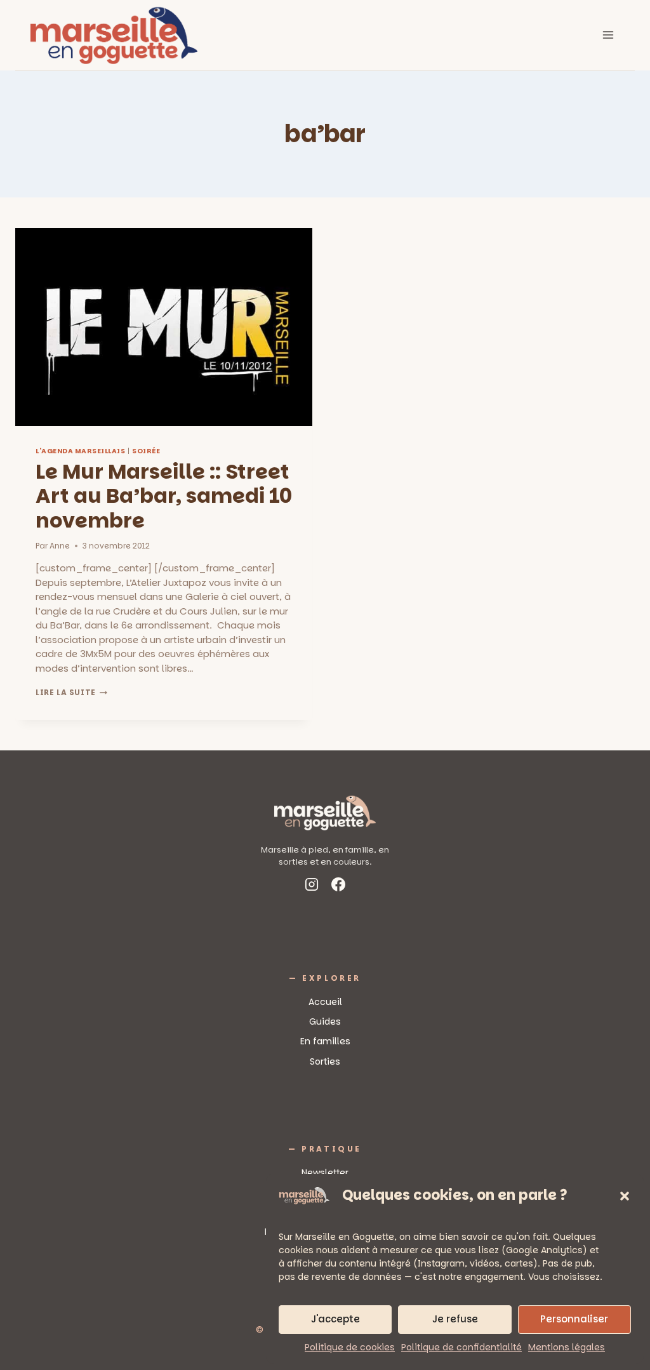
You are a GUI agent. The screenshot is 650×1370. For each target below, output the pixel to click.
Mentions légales (566, 1347)
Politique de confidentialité (461, 1347)
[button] (624, 1196)
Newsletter (325, 1172)
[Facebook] (338, 886)
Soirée (146, 451)
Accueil (325, 1001)
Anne (60, 545)
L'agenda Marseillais (81, 451)
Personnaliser (574, 1319)
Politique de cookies (350, 1347)
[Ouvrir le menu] (608, 34)
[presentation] (163, 327)
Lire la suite (71, 692)
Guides (325, 1021)
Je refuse (455, 1319)
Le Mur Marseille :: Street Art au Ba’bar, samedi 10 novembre (164, 496)
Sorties (325, 1061)
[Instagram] (312, 886)
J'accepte (335, 1319)
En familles (325, 1041)
